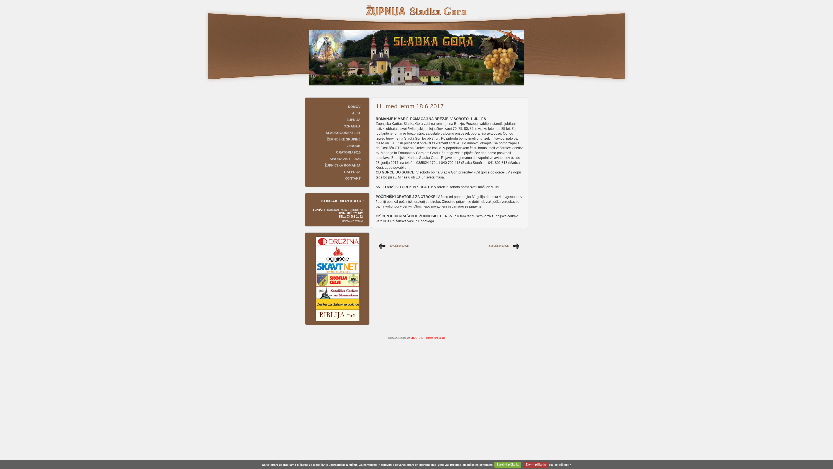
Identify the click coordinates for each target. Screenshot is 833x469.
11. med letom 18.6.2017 (410, 106)
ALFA (356, 113)
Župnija (354, 120)
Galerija (352, 172)
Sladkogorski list (343, 133)
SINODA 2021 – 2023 (345, 159)
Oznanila (352, 126)
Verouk (353, 146)
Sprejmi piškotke (508, 464)
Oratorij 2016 (348, 152)
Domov (354, 107)
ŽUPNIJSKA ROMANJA (343, 165)
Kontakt (353, 178)
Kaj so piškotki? (560, 464)
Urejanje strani (352, 221)
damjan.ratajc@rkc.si (345, 210)
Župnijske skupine (344, 139)
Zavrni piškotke (536, 464)
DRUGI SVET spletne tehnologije (427, 338)
